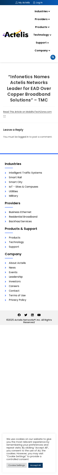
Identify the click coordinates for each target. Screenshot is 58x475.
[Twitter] (26, 315)
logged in (23, 136)
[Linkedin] (32, 315)
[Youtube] (39, 315)
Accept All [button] (35, 465)
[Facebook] (19, 315)
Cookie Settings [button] (16, 465)
